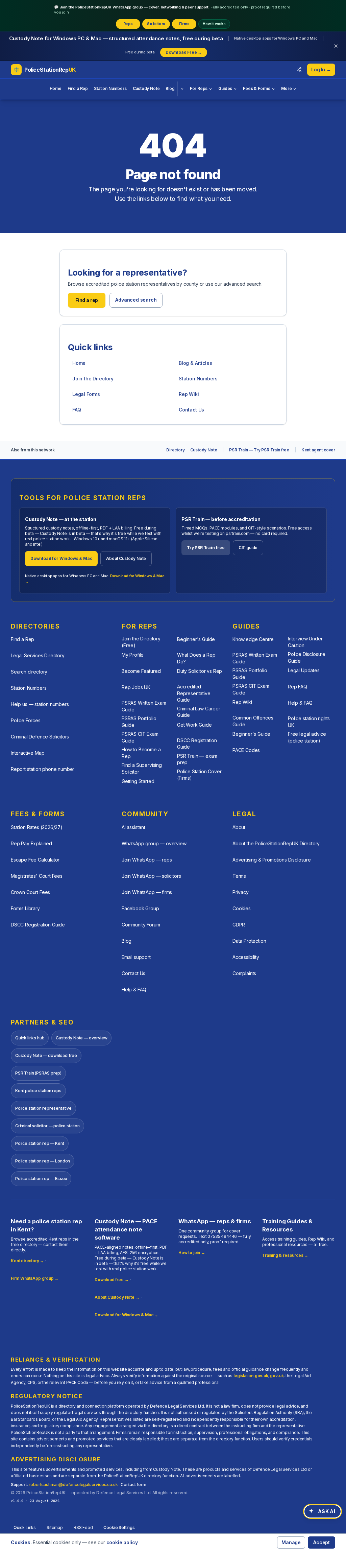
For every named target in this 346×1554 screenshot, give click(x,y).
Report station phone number (42, 769)
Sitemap (55, 1527)
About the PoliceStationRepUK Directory (276, 843)
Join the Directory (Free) (141, 642)
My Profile (133, 655)
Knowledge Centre (253, 639)
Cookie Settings (118, 1527)
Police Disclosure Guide (306, 657)
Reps (128, 23)
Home (55, 88)
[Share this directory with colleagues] (299, 70)
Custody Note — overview (81, 1037)
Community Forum (141, 924)
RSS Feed (83, 1527)
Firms (184, 23)
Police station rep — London (42, 1160)
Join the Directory (93, 378)
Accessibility (245, 957)
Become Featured (141, 671)
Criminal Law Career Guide (198, 712)
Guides (225, 88)
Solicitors (156, 23)
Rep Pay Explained (31, 843)
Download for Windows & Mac (61, 558)
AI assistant (133, 827)
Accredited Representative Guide (194, 693)
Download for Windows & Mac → (126, 1314)
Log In (321, 69)
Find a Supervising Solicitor (142, 768)
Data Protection (249, 941)
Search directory (29, 672)
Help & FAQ (300, 703)
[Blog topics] (182, 88)
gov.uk (276, 1375)
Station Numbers (110, 88)
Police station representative (43, 1108)
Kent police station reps (38, 1090)
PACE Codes (246, 750)
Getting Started (138, 781)
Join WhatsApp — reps (147, 860)
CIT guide (248, 547)
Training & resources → (285, 1255)
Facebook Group (140, 908)
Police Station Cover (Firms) (199, 775)
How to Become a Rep (141, 753)
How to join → (191, 1252)
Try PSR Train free (206, 547)
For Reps (199, 88)
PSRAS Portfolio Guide (139, 721)
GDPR (238, 924)
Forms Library (25, 908)
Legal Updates (304, 670)
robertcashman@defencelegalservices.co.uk (73, 1484)
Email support (136, 957)
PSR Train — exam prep (197, 759)
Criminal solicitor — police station (47, 1125)
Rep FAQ (297, 686)
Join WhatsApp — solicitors (151, 876)
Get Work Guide (194, 725)
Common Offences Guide (252, 721)
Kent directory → (27, 1260)
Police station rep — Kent (39, 1143)
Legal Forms (86, 394)
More (286, 88)
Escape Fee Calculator (35, 860)
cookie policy (122, 1542)
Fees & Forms (256, 88)
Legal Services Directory (38, 655)
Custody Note (146, 88)
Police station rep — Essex (41, 1178)
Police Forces (26, 720)
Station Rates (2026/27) (37, 827)
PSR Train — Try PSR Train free (259, 449)
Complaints (244, 973)
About (238, 827)
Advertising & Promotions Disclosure (271, 860)
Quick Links (25, 1527)
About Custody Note (126, 558)
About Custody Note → (117, 1297)
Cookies (241, 908)
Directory (175, 449)
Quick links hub (29, 1037)
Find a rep (86, 300)
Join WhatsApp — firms (147, 892)
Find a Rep (78, 88)
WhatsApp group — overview (154, 843)
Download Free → (184, 52)
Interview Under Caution (305, 642)
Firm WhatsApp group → (34, 1278)
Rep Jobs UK (136, 687)
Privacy (240, 892)
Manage (291, 1542)
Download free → (111, 1279)
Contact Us (191, 410)
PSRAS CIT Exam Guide (140, 737)
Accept (321, 1542)
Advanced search (135, 300)
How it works (214, 23)
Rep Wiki (189, 394)
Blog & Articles (195, 363)
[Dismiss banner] (336, 46)
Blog (170, 88)
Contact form (133, 1484)
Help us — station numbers (40, 704)
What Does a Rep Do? (196, 658)
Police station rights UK (309, 721)
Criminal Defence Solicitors (40, 736)
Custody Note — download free (46, 1055)
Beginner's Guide (196, 639)
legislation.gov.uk (250, 1375)
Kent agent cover (318, 449)
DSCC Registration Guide (197, 743)
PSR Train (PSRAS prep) (38, 1073)
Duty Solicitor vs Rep (199, 671)
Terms (239, 876)
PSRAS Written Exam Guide (144, 706)
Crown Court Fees (30, 892)
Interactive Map (27, 753)
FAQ (76, 410)
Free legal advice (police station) (307, 737)
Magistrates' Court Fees (37, 876)
